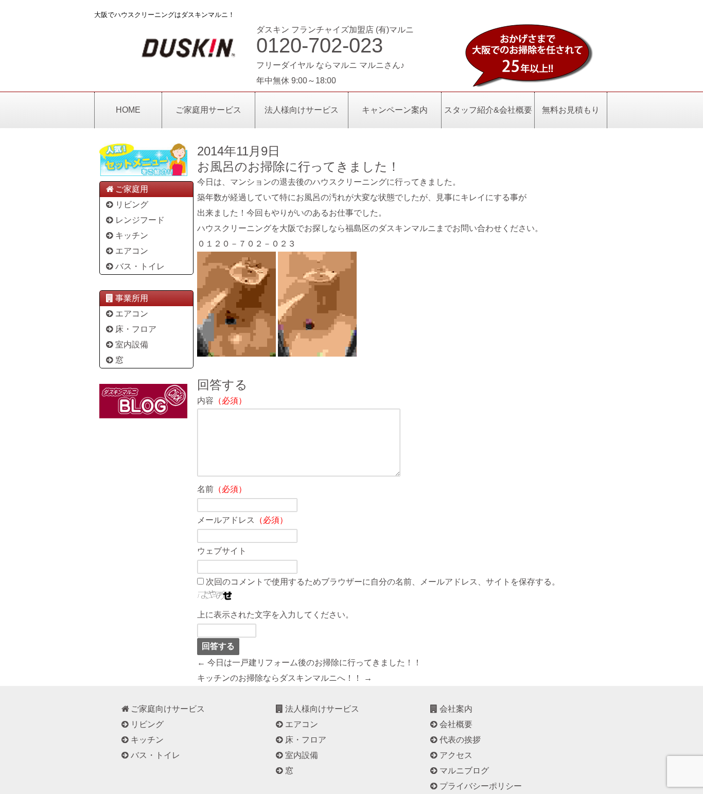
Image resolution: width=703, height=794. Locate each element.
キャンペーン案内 (395, 109)
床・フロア (135, 329)
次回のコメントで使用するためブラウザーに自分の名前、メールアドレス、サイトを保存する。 (383, 581)
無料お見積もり (571, 109)
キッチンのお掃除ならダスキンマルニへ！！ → (284, 678)
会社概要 (456, 724)
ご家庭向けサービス (168, 708)
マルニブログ (464, 770)
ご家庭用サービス (208, 109)
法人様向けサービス (302, 109)
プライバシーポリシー (481, 786)
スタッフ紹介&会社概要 (488, 109)
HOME (128, 109)
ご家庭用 (131, 189)
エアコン (131, 250)
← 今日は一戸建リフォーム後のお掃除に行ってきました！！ (309, 662)
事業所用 (131, 298)
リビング (131, 204)
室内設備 (131, 344)
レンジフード (140, 220)
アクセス (456, 755)
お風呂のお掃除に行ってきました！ (298, 166)
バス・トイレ (140, 266)
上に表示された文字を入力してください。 (275, 614)
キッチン (131, 235)
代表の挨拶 (460, 739)
